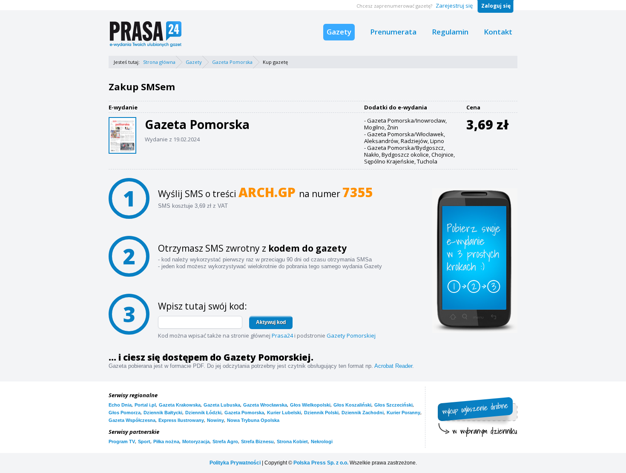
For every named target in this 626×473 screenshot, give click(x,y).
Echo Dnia (120, 404)
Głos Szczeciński (393, 404)
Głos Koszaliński (352, 404)
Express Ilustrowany (181, 420)
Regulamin (450, 32)
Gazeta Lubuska (222, 404)
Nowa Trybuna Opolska (253, 420)
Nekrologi (322, 441)
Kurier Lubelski (284, 412)
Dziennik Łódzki (203, 412)
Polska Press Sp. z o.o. (320, 463)
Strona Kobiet (292, 441)
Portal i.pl (145, 404)
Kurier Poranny (403, 412)
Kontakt (498, 32)
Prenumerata (393, 32)
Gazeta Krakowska (180, 404)
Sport (144, 441)
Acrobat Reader (393, 366)
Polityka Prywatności (235, 463)
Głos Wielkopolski (310, 404)
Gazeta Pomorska (232, 62)
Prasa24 (282, 335)
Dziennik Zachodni (363, 412)
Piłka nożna (166, 441)
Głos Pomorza (125, 412)
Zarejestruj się (454, 5)
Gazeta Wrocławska (265, 404)
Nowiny (215, 420)
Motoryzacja (196, 441)
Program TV (122, 441)
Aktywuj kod (271, 322)
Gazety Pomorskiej (351, 335)
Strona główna (159, 62)
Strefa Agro (225, 441)
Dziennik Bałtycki (163, 412)
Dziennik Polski (321, 412)
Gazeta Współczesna (132, 420)
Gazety (339, 32)
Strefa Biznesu (257, 441)
